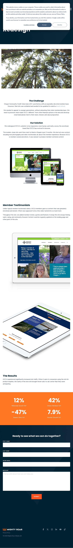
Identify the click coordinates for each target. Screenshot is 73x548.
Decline (60, 25)
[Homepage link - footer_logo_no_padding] (12, 529)
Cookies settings (29, 25)
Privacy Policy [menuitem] (6, 533)
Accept (44, 25)
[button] (70, 9)
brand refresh (60, 106)
